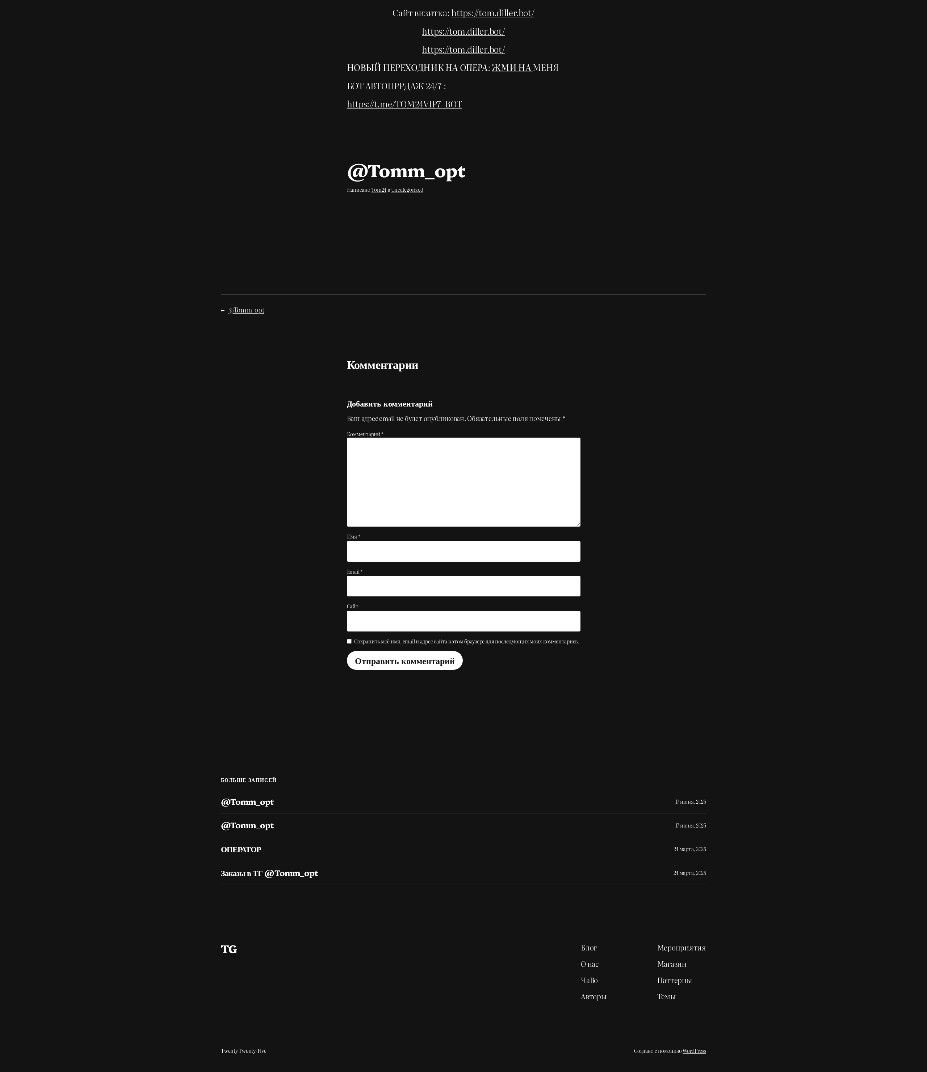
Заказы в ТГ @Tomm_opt (269, 872)
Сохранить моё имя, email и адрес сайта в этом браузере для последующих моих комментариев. (466, 641)
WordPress (694, 1050)
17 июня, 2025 (690, 801)
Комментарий (365, 434)
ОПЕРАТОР (241, 849)
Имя (353, 536)
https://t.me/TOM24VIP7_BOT (404, 103)
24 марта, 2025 (690, 848)
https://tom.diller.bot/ (492, 12)
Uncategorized (407, 189)
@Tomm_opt (246, 310)
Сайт (352, 606)
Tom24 (378, 189)
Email (354, 571)
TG (229, 948)
